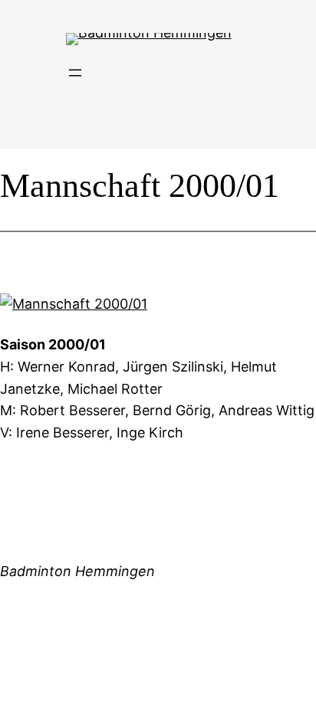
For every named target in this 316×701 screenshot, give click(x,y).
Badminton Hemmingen (77, 571)
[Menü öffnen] (75, 73)
